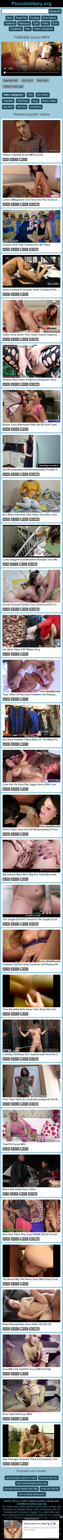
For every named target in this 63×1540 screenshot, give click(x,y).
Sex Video (42, 94)
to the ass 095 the (50, 1488)
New (27, 29)
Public (45, 23)
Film (30, 94)
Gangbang (16, 29)
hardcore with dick (48, 1478)
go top (42, 1503)
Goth (35, 23)
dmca (34, 1503)
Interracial (24, 23)
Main (9, 18)
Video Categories (43, 29)
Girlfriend (10, 23)
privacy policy (37, 1501)
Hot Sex (21, 107)
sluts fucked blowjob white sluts (32, 1483)
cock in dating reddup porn (31, 1494)
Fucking (34, 18)
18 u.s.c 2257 (20, 1501)
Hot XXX (8, 107)
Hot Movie (35, 107)
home (7, 1501)
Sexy (35, 101)
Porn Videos (49, 18)
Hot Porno (22, 101)
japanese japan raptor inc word (21, 1478)
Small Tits (21, 18)
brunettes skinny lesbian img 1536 (20, 1488)
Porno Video (49, 101)
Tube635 (8, 101)
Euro (55, 23)
